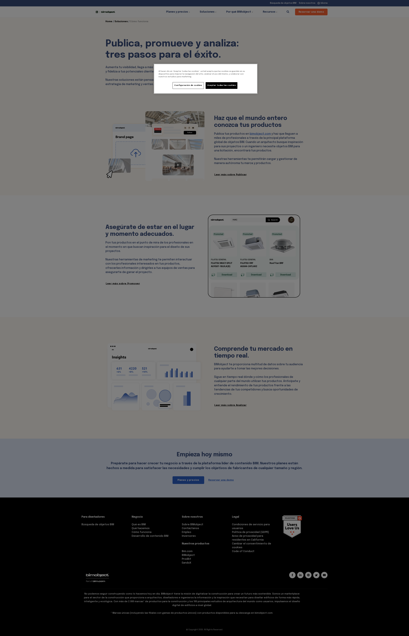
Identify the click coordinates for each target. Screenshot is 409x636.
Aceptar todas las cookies (221, 85)
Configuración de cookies (188, 85)
